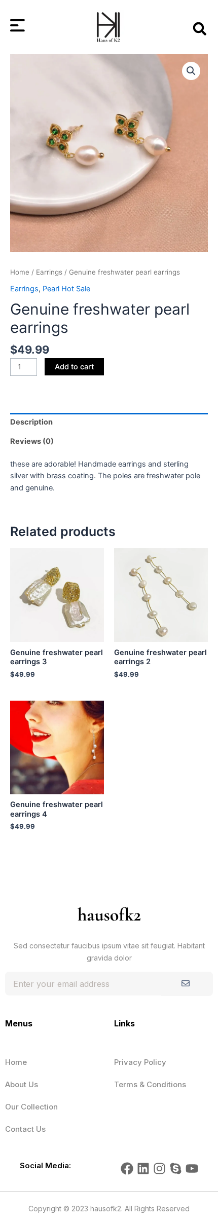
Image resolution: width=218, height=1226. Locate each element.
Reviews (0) (32, 441)
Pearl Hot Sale (66, 288)
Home (19, 272)
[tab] (109, 422)
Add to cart (74, 366)
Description (31, 422)
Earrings (49, 272)
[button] (199, 28)
